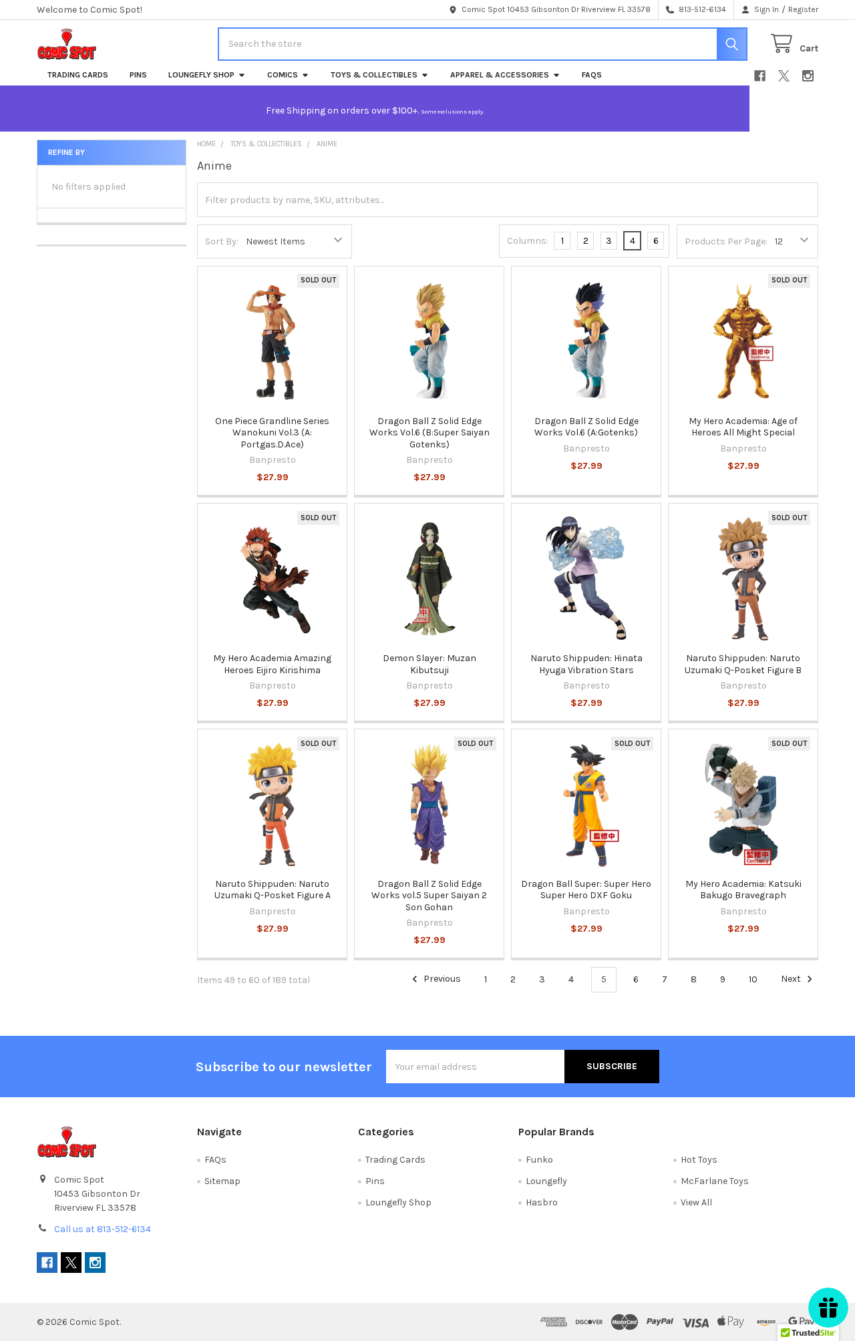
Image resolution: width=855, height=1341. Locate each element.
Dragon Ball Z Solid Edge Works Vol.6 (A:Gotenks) (586, 427)
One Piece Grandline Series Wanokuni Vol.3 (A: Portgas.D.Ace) (272, 432)
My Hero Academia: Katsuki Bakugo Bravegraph (743, 890)
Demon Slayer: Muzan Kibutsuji (429, 664)
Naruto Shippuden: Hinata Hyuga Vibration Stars (586, 664)
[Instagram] (808, 75)
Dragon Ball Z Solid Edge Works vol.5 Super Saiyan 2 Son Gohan (429, 895)
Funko (539, 1159)
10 (753, 979)
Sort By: (221, 241)
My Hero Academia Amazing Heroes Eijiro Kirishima (272, 664)
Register (803, 9)
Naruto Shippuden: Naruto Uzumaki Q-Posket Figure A (272, 890)
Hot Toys (699, 1159)
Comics (282, 74)
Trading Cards (77, 74)
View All (696, 1202)
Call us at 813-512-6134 (102, 1229)
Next (792, 979)
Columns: (527, 240)
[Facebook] (759, 75)
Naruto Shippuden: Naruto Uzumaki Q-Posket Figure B (743, 664)
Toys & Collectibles (374, 74)
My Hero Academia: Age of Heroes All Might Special (743, 427)
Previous (441, 979)
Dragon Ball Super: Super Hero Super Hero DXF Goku (586, 890)
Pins (138, 74)
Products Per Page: (726, 241)
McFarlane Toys (715, 1181)
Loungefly (546, 1181)
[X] (784, 75)
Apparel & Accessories (499, 74)
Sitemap (222, 1181)
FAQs (592, 74)
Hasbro (542, 1202)
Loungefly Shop (201, 74)
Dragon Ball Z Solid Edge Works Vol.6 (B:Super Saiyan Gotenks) (429, 432)
